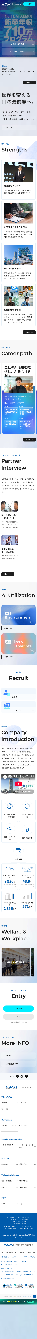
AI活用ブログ (23, 1164)
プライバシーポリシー (24, 1217)
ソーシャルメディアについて (20, 1223)
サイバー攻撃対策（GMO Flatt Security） (11, 1275)
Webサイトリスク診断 (20, 1261)
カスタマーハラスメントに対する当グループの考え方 (20, 1228)
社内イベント (23, 1187)
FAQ (20, 1204)
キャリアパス (23, 1126)
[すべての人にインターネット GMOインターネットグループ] (16, 1296)
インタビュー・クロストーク (8, 1127)
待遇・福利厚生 (6, 1181)
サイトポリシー (11, 1217)
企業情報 (4, 1103)
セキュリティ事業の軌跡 (7, 1278)
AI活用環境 (5, 1164)
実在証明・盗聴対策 (6, 1268)
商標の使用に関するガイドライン (13, 1226)
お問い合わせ (29, 1226)
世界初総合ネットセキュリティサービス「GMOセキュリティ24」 (18, 1257)
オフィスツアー (6, 1187)
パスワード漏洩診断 (6, 1261)
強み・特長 (5, 1109)
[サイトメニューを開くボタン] (33, 8)
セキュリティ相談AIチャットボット (10, 1265)
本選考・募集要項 (7, 1145)
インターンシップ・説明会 (26, 1146)
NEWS (3, 1204)
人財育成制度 (23, 1181)
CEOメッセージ (24, 1103)
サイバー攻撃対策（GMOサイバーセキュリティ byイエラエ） (17, 1271)
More (28, 82)
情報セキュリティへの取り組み (19, 1219)
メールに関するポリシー (20, 1221)
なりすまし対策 (28, 1275)
